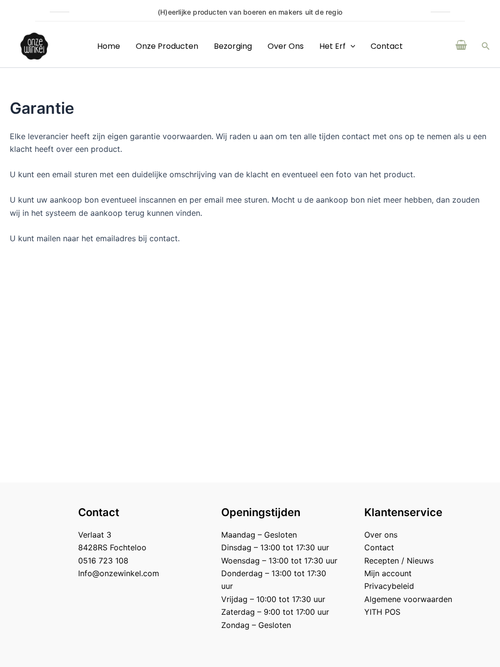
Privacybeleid (389, 586)
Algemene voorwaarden (408, 599)
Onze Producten (167, 46)
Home (108, 46)
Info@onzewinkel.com (118, 573)
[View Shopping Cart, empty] (461, 46)
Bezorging (233, 46)
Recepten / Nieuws (399, 560)
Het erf (332, 46)
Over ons (286, 46)
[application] (350, 46)
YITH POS (382, 612)
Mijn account (388, 573)
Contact (387, 46)
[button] (485, 46)
